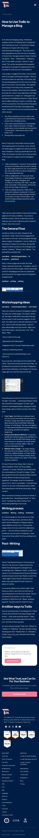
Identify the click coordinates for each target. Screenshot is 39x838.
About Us (5, 796)
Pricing (22, 784)
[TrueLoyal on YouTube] (20, 727)
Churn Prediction (7, 759)
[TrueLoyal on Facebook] (6, 727)
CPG (3, 784)
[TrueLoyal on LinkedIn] (16, 727)
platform (5, 753)
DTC (3, 787)
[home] (6, 5)
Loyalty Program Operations (25, 763)
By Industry (6, 768)
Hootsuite (5, 809)
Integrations (24, 778)
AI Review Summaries (8, 765)
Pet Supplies (6, 778)
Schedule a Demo (7, 815)
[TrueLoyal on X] (13, 727)
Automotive (5, 771)
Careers (4, 812)
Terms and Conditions (18, 834)
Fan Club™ (5, 762)
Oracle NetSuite (7, 802)
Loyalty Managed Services (28, 759)
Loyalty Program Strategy (28, 756)
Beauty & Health (7, 774)
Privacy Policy (6, 834)
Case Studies (24, 771)
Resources (24, 768)
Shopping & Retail (7, 781)
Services (23, 753)
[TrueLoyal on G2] (7, 735)
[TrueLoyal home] (8, 712)
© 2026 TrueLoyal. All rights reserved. (13, 831)
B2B (3, 790)
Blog (21, 781)
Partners (4, 799)
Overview (5, 756)
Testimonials (24, 774)
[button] (35, 5)
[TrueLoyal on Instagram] (9, 727)
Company (5, 793)
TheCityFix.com (13, 634)
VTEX (3, 805)
